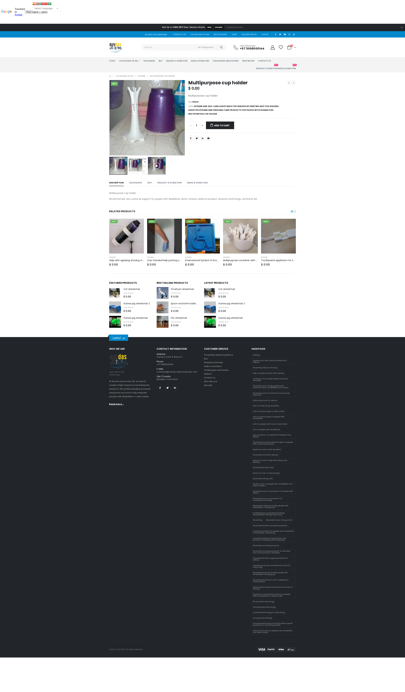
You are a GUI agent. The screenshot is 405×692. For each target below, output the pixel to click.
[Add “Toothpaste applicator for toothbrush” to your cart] (290, 224)
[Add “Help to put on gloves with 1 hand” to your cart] (177, 224)
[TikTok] (294, 34)
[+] (202, 125)
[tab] (116, 183)
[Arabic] (49, 3)
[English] (38, 3)
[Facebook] (276, 34)
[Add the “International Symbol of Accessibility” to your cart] (215, 224)
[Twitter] (280, 34)
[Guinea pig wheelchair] (115, 322)
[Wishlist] (281, 47)
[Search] (221, 47)
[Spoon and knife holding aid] (162, 307)
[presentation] (110, 117)
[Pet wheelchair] (162, 322)
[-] (190, 125)
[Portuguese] (42, 3)
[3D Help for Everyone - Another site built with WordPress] (115, 47)
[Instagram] (289, 34)
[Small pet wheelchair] (162, 293)
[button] (291, 211)
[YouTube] (285, 34)
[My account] (272, 47)
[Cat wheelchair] (115, 293)
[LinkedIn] (202, 138)
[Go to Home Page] (110, 76)
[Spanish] (34, 3)
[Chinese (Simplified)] (46, 3)
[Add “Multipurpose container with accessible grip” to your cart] (252, 224)
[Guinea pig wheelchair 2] (115, 307)
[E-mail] (208, 138)
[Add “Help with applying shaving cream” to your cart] (139, 224)
